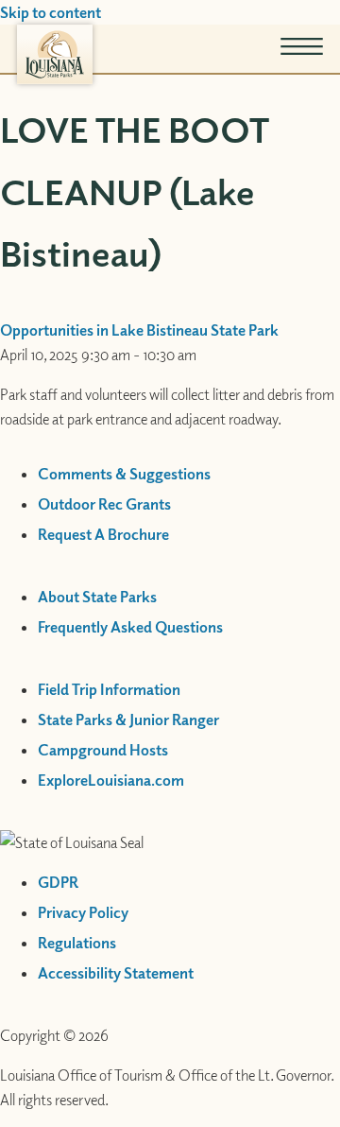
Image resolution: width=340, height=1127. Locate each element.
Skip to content (50, 12)
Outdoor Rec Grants (104, 503)
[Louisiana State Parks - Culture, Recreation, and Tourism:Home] (55, 54)
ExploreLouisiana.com (111, 780)
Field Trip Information (109, 689)
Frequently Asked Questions (130, 626)
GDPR (58, 882)
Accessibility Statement (116, 972)
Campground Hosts (103, 749)
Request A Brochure (103, 534)
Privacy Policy (83, 912)
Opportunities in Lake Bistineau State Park (139, 330)
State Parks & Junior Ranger (128, 719)
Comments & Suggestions (124, 473)
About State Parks (97, 596)
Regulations (77, 942)
